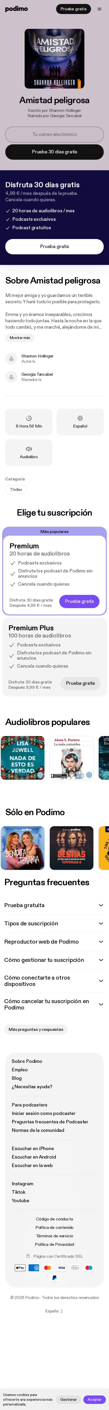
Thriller (16, 489)
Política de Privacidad (54, 1244)
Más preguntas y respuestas (36, 1029)
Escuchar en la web (32, 1166)
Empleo (20, 1070)
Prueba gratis (74, 9)
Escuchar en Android (34, 1157)
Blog (17, 1078)
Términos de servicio (54, 1236)
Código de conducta (54, 1219)
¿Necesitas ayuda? (32, 1087)
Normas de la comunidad (38, 1130)
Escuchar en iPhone (33, 1149)
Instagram (22, 1184)
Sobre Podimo (27, 1061)
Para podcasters (29, 1105)
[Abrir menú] (99, 9)
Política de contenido (54, 1227)
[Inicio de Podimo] (16, 9)
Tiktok (18, 1192)
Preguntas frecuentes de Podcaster (50, 1122)
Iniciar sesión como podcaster (44, 1113)
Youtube (20, 1201)
